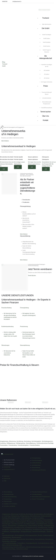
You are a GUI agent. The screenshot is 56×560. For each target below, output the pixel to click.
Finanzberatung (13, 445)
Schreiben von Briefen (9, 506)
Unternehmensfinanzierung (33, 547)
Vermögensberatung (26, 531)
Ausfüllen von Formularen (10, 503)
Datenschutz (7, 478)
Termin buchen (45, 112)
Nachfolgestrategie (15, 531)
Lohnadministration (46, 98)
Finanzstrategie (49, 522)
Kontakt (45, 120)
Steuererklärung (36, 467)
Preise (45, 86)
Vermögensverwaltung (38, 518)
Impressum (6, 476)
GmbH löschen (46, 46)
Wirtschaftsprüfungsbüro (14, 518)
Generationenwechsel (17, 523)
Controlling (3, 443)
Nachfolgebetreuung (8, 527)
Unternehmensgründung (47, 547)
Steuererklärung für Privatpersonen (41, 496)
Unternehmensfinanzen (19, 547)
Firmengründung (36, 458)
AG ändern (46, 74)
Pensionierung (7, 499)
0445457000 (7, 467)
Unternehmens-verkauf (22, 549)
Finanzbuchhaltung (35, 445)
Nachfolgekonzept (43, 527)
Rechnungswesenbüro (31, 535)
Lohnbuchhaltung (36, 462)
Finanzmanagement (21, 522)
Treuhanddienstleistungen (10, 543)
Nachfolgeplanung (27, 529)
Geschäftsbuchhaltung (30, 523)
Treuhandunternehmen (44, 543)
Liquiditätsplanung (22, 525)
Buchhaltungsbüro (36, 441)
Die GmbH (45, 28)
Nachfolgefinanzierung (31, 527)
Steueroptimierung (8, 494)
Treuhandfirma (21, 543)
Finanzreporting (40, 522)
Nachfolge (40, 525)
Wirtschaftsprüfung (26, 518)
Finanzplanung (31, 522)
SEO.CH (31, 556)
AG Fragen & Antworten (46, 81)
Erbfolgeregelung (20, 443)
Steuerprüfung (6, 541)
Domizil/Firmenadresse (46, 107)
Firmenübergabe (6, 523)
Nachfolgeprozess (37, 529)
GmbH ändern (46, 38)
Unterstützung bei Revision (39, 470)
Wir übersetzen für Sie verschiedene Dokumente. (9, 352)
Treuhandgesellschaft (31, 543)
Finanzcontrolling (47, 520)
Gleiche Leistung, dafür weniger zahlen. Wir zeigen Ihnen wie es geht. (10, 334)
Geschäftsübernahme (42, 523)
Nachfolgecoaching (19, 527)
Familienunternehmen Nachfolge (45, 443)
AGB (5, 480)
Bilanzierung (12, 441)
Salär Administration (46, 24)
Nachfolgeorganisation (16, 529)
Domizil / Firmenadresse (38, 499)
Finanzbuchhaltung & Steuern (39, 492)
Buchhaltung (27, 441)
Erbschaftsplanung (31, 443)
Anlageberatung (4, 441)
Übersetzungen (8, 501)
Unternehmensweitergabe (39, 531)
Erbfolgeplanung (11, 443)
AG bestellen (47, 70)
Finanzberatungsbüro (23, 445)
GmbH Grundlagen (46, 34)
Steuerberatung (7, 537)
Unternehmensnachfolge (8, 549)
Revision (40, 535)
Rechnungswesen (20, 535)
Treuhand (45, 18)
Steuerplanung (49, 539)
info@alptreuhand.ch (9, 469)
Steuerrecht (13, 541)
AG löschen (46, 78)
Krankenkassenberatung (10, 496)
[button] (4, 1)
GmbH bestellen (46, 42)
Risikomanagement (48, 535)
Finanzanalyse (4, 445)
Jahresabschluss (36, 465)
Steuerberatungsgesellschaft (17, 539)
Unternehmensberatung (12, 545)
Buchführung (20, 441)
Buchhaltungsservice (47, 441)
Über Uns (45, 116)
